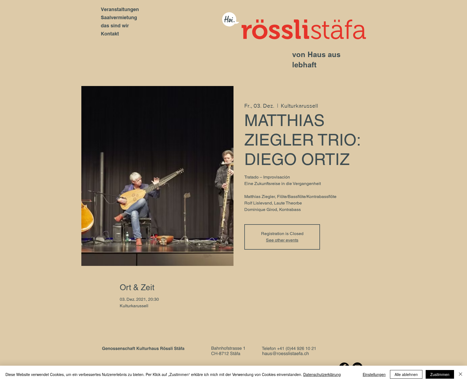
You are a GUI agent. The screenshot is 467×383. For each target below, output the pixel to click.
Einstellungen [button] (374, 374)
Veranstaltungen (120, 9)
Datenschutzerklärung (322, 374)
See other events (282, 240)
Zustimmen (439, 374)
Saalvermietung (119, 17)
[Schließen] (460, 374)
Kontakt (110, 34)
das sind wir (115, 25)
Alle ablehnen (406, 374)
